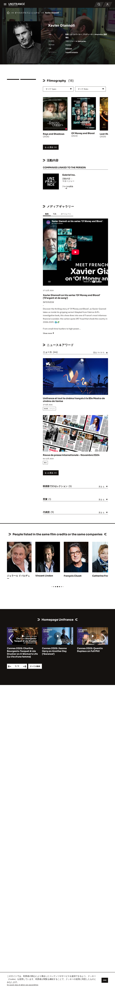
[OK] (104, 980)
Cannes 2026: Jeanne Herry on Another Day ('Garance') (19, 651)
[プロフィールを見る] (107, 4)
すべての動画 (35, 666)
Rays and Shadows (53, 134)
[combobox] (58, 89)
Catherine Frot (100, 575)
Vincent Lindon (44, 575)
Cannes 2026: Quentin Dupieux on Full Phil (55, 650)
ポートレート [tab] (66, 214)
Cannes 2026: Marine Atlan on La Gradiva (92, 650)
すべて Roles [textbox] (83, 89)
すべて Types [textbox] (51, 89)
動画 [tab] (47, 214)
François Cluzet (73, 575)
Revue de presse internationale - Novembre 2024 (71, 455)
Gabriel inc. (82, 41)
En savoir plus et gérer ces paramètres (22, 985)
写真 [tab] (54, 214)
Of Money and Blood (83, 133)
